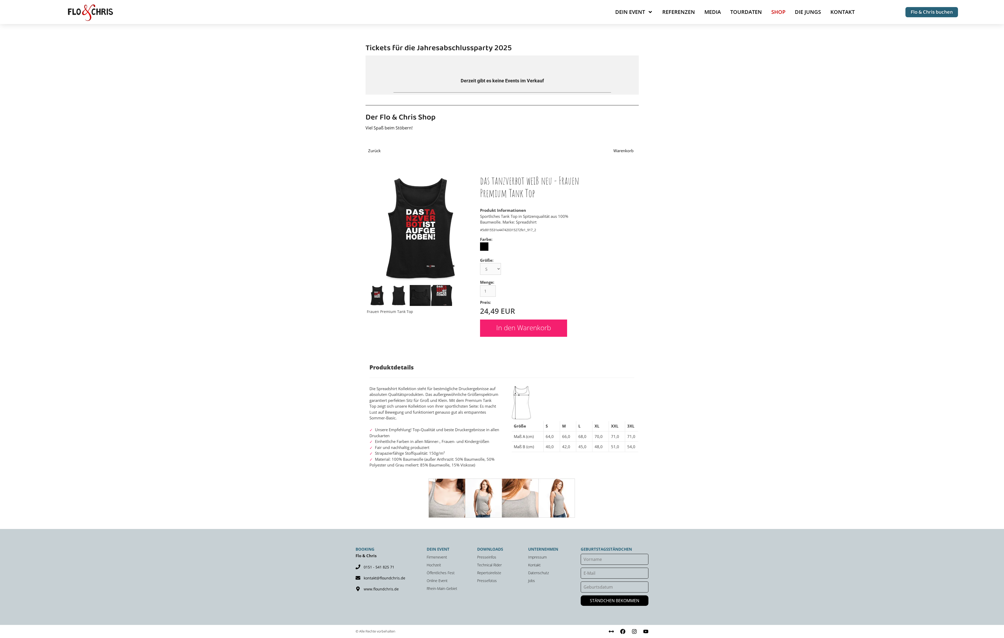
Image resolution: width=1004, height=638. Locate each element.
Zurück (374, 150)
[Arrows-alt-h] (611, 631)
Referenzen (678, 11)
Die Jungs (808, 11)
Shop (778, 11)
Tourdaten (746, 11)
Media (712, 11)
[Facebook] (622, 631)
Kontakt (842, 11)
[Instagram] (634, 631)
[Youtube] (645, 631)
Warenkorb (623, 150)
